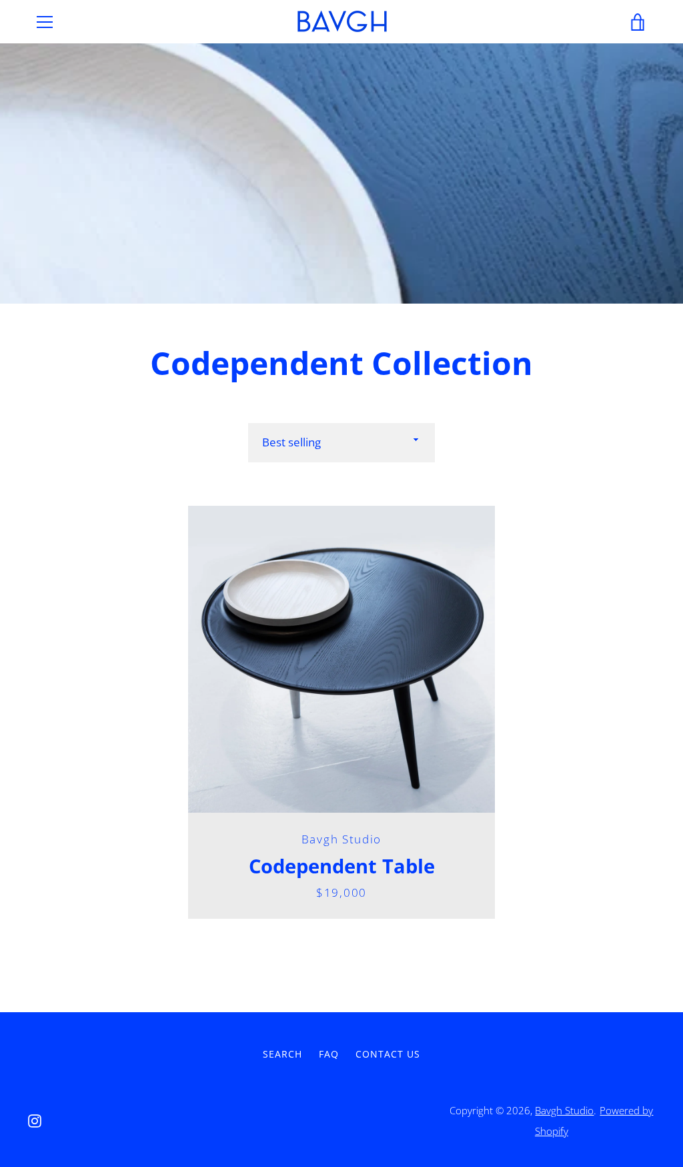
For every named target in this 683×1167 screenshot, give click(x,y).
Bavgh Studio (564, 1111)
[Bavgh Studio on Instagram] (34, 1119)
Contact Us (388, 1054)
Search (282, 1054)
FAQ (329, 1054)
